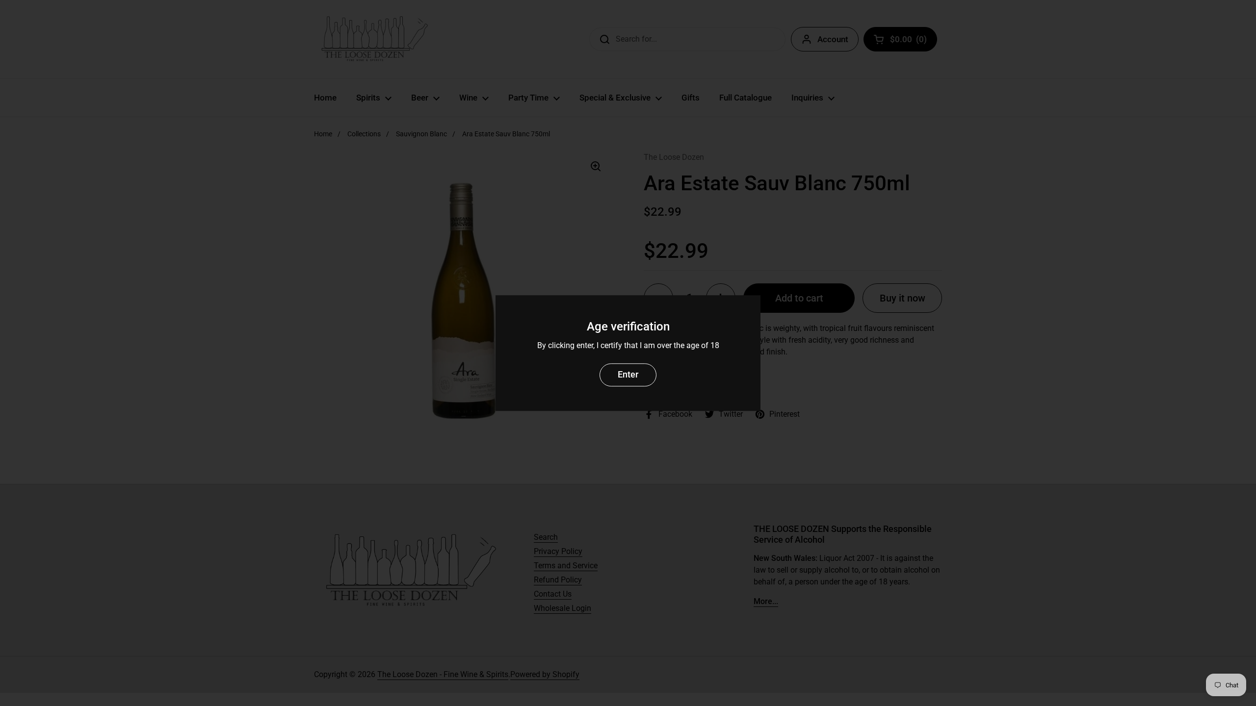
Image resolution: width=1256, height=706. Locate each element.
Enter (628, 374)
